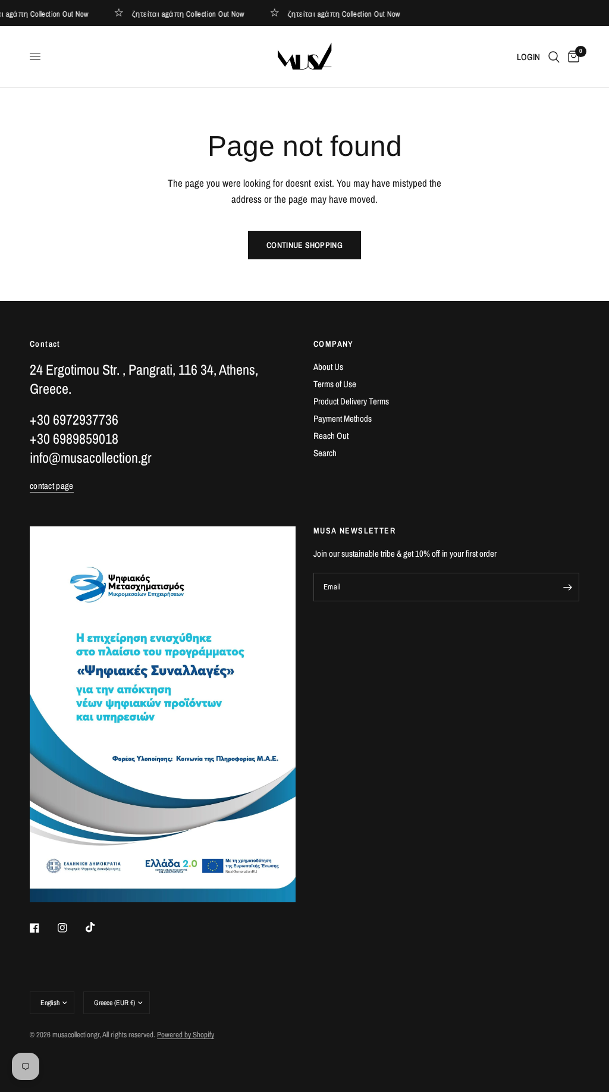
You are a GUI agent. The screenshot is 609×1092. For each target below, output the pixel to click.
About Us (328, 366)
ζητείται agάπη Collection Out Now (185, 13)
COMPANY (333, 344)
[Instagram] (71, 928)
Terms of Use (334, 384)
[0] (571, 56)
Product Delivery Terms (351, 401)
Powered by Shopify (185, 1035)
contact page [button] (52, 486)
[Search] (554, 56)
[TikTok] (99, 927)
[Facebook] (43, 928)
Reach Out (331, 435)
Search (325, 453)
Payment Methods (342, 418)
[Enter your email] (567, 587)
